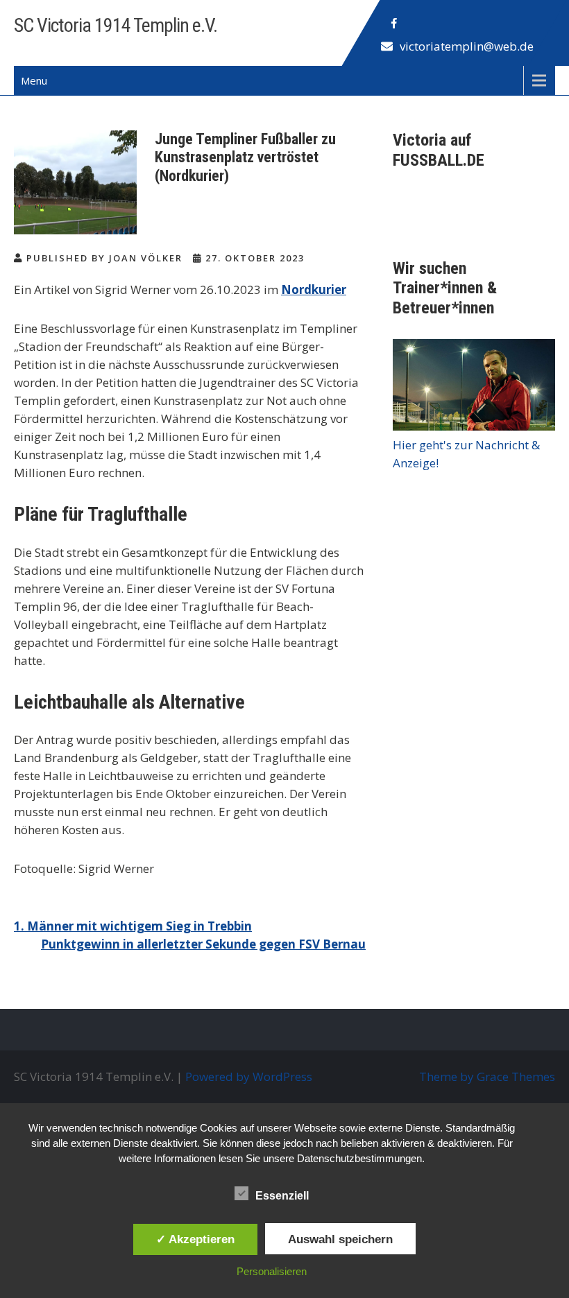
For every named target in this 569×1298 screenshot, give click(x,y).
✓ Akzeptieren (195, 1239)
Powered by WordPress (248, 1076)
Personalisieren (272, 1271)
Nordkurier (313, 289)
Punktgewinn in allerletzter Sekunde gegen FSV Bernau (203, 944)
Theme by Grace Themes (487, 1076)
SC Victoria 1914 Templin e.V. (115, 25)
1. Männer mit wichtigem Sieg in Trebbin (133, 926)
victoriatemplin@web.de (467, 46)
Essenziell (282, 1196)
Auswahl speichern (340, 1239)
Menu (34, 80)
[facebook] (394, 23)
